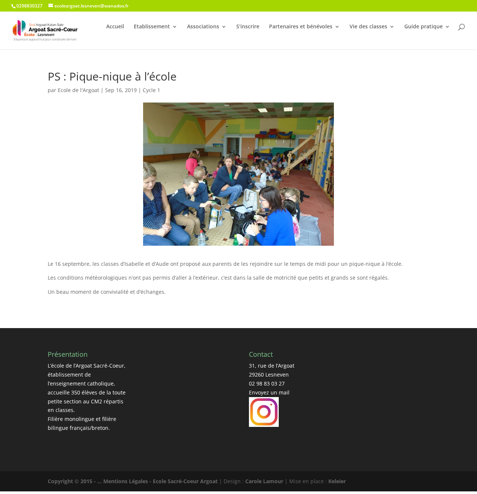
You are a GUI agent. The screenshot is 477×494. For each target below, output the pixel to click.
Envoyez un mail (269, 392)
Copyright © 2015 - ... (75, 481)
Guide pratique (423, 26)
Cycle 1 (151, 90)
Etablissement (152, 26)
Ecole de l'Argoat (78, 90)
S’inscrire (247, 26)
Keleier (337, 481)
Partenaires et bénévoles (300, 26)
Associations (203, 26)
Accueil (115, 26)
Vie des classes (368, 26)
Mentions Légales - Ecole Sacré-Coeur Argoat (161, 481)
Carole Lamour (264, 481)
